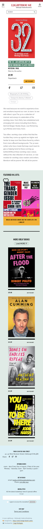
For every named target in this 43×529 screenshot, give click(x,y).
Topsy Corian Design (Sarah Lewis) (23, 520)
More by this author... (15, 71)
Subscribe (32, 502)
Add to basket (29, 81)
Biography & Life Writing (19, 94)
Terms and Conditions (21, 511)
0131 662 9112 (24, 482)
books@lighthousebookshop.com (24, 480)
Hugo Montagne (18, 523)
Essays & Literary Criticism (21, 98)
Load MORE (21, 244)
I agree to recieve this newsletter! (18, 502)
